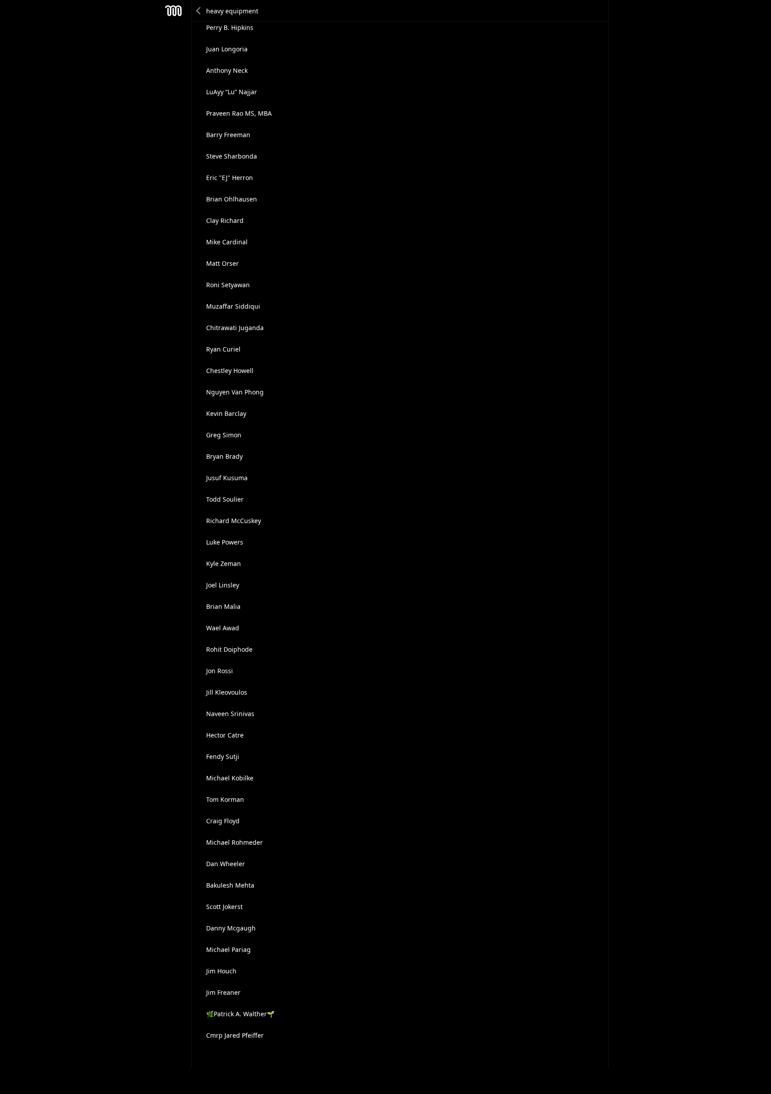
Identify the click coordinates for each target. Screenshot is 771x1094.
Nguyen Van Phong (235, 392)
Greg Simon (223, 435)
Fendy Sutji (222, 756)
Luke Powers (224, 542)
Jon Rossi (219, 670)
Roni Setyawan (228, 285)
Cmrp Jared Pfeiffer (235, 1035)
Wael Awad (222, 628)
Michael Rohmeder (234, 842)
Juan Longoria (227, 49)
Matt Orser (222, 263)
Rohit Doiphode (229, 649)
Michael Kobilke (229, 778)
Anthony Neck (227, 70)
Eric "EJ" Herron (229, 177)
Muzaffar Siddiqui (233, 306)
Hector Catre (225, 735)
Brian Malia (223, 606)
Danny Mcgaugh (231, 928)
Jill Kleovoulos (226, 692)
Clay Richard (225, 220)
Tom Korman (225, 799)
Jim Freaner (223, 992)
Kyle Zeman (223, 563)
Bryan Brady (224, 456)
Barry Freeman (228, 134)
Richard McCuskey (233, 520)
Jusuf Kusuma (227, 478)
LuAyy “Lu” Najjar (231, 92)
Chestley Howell (229, 370)
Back (199, 10)
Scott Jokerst (224, 906)
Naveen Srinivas (230, 713)
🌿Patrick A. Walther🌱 (240, 1014)
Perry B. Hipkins (229, 27)
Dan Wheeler (225, 863)
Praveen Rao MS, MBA (239, 113)
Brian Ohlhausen (231, 199)
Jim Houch (221, 971)
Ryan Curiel (223, 349)
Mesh (173, 10)
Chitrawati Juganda (235, 327)
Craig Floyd (223, 821)
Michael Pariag (228, 949)
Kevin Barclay (226, 413)
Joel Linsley (222, 585)
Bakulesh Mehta (230, 885)
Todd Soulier (225, 499)
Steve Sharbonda (231, 156)
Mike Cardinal (227, 242)
